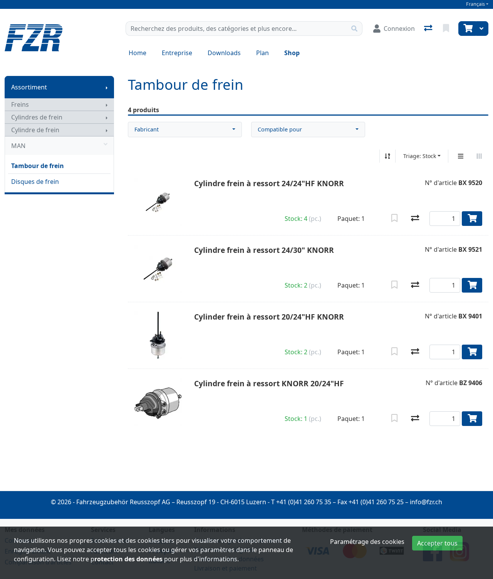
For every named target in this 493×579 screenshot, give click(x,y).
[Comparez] (415, 218)
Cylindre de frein (35, 130)
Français (475, 4)
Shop (292, 53)
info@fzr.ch (426, 502)
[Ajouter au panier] (472, 218)
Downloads (224, 53)
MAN (18, 145)
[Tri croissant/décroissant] (387, 156)
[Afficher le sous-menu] (107, 87)
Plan (262, 53)
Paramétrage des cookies (367, 541)
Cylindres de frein (36, 117)
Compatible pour (280, 129)
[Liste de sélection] (446, 28)
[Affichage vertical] (460, 156)
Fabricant (146, 129)
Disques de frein (35, 181)
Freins (20, 104)
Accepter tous (437, 543)
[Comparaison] (428, 28)
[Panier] (467, 28)
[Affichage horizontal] (479, 156)
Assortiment (29, 87)
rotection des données (128, 559)
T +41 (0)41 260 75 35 (301, 502)
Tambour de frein (37, 166)
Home (137, 53)
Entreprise (177, 53)
